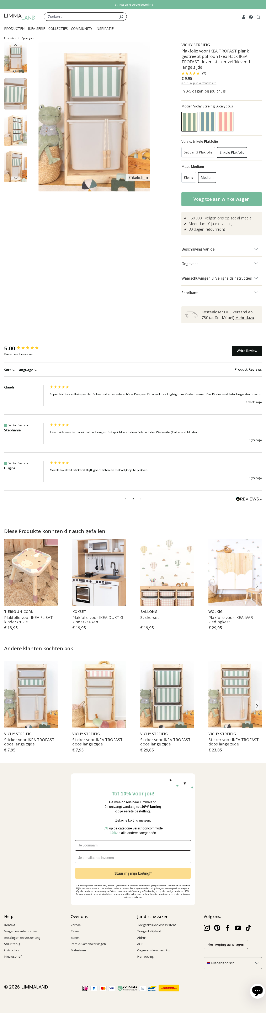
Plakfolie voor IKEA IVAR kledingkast (230, 620)
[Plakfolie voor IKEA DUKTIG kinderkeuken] (99, 572)
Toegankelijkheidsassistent (156, 925)
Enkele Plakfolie (232, 152)
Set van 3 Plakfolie (198, 152)
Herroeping (145, 956)
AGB (140, 944)
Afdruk (141, 937)
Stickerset (149, 617)
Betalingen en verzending (22, 937)
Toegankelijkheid (149, 931)
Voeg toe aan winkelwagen (221, 199)
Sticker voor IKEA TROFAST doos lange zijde (29, 742)
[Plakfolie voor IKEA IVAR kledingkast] (235, 572)
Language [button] (25, 370)
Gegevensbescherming (153, 950)
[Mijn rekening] (243, 16)
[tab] (248, 370)
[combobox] (80, 16)
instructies (11, 950)
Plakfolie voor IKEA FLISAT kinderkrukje (28, 620)
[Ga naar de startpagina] (19, 16)
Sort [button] (8, 370)
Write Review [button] (247, 350)
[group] (26, 348)
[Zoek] (121, 16)
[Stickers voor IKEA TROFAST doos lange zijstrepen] (167, 694)
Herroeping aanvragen (225, 944)
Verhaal (76, 925)
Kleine (188, 177)
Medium (207, 177)
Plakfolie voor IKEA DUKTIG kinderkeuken (97, 620)
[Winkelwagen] (258, 16)
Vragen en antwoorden (20, 931)
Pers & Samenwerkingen (88, 944)
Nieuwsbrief (12, 956)
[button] (125, 499)
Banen (75, 937)
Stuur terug (12, 944)
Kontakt (9, 925)
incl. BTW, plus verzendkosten (198, 83)
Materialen (78, 950)
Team (75, 931)
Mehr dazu (244, 317)
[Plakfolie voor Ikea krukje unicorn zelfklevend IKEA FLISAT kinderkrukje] (31, 572)
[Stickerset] (167, 572)
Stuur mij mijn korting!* (133, 873)
